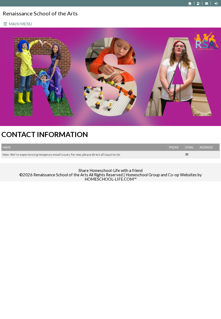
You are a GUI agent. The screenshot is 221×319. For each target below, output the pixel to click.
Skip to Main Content (110, 166)
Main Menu (20, 23)
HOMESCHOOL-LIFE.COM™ (111, 179)
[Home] (190, 3)
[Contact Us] (206, 3)
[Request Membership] (198, 3)
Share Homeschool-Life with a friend (110, 170)
